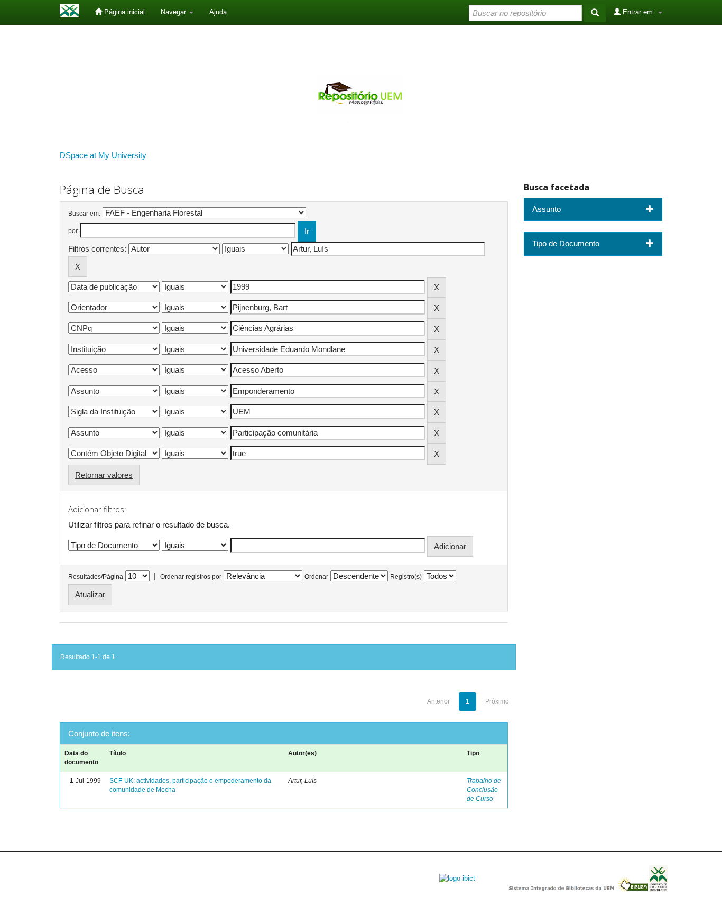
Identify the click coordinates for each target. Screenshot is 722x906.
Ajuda (218, 12)
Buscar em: (84, 213)
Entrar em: (639, 12)
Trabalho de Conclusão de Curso (484, 789)
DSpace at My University (103, 155)
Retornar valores (104, 474)
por (73, 231)
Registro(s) (406, 576)
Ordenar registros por (190, 576)
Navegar (174, 12)
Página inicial (123, 12)
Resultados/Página (95, 576)
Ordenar (316, 576)
